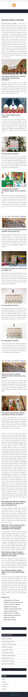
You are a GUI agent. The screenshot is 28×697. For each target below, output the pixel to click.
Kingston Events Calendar (10, 606)
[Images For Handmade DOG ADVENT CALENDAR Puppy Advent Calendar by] (14, 179)
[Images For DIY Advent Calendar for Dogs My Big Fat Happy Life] (14, 258)
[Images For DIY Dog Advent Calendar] (14, 144)
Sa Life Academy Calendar (8, 652)
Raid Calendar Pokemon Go (8, 658)
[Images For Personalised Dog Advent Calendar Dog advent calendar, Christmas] (14, 403)
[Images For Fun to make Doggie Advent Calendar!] (14, 105)
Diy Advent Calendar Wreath (8, 641)
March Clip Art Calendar (10, 619)
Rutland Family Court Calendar (12, 613)
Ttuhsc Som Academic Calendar (9, 644)
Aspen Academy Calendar (10, 611)
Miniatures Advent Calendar (8, 661)
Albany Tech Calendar (9, 617)
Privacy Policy (5, 684)
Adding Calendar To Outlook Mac (12, 615)
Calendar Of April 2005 (7, 638)
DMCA (3, 679)
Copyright (4, 686)
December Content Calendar (8, 663)
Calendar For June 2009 (7, 647)
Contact (4, 682)
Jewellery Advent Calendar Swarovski (13, 602)
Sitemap (4, 689)
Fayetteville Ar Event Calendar (11, 600)
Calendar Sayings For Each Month (12, 609)
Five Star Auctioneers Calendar (12, 604)
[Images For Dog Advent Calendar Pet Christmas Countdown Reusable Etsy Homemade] (14, 66)
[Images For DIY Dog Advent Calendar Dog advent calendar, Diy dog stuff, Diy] (14, 220)
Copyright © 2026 (14, 694)
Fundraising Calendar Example (8, 655)
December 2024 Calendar (7, 649)
